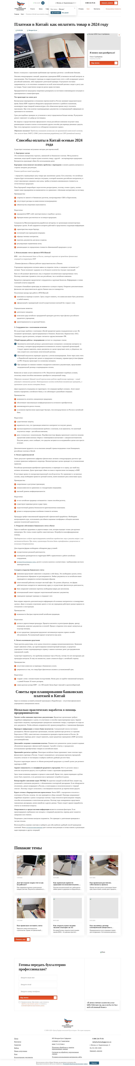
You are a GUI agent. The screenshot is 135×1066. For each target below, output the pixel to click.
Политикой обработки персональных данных (75, 1064)
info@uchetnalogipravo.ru (101, 1042)
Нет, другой (65, 12)
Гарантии (17, 1045)
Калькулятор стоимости (113, 9)
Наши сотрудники (20, 1051)
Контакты (97, 9)
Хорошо (94, 1063)
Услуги (32, 9)
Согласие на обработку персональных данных (65, 1053)
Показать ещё (20, 939)
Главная (16, 14)
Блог (88, 9)
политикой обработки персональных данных (32, 1005)
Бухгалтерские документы (23, 1057)
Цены (41, 9)
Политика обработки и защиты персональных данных (63, 1048)
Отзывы (81, 9)
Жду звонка (95, 63)
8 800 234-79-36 (90, 3)
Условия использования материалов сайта (67, 1057)
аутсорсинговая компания (34, 827)
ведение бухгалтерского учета (26, 562)
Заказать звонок (107, 3)
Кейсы (16, 1048)
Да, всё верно (56, 12)
